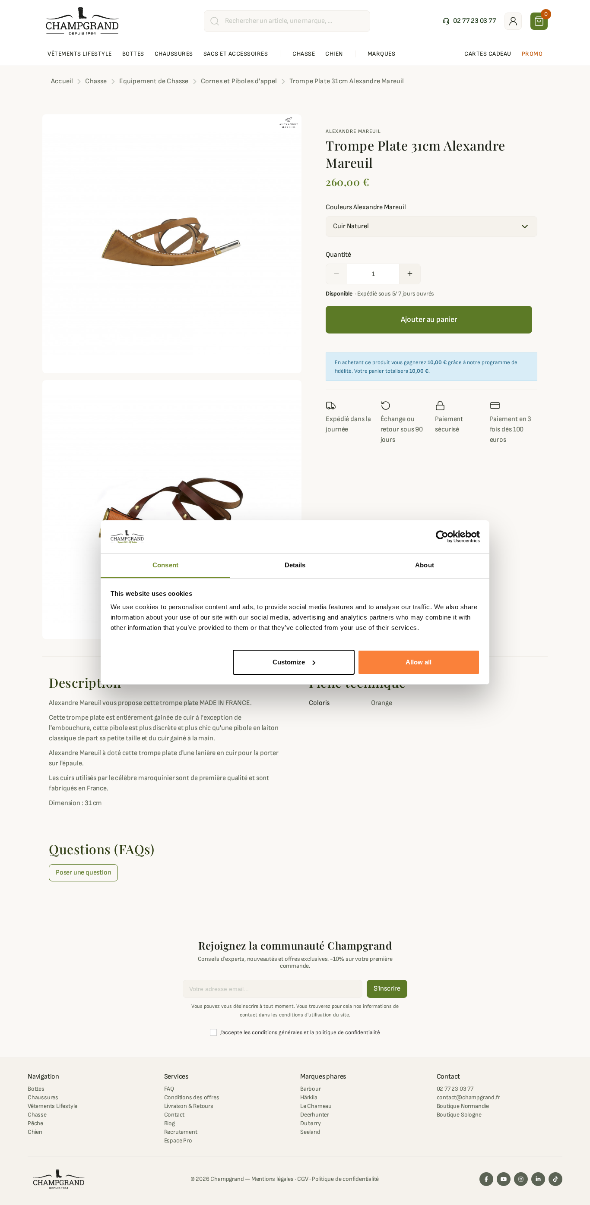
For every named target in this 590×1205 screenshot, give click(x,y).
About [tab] (424, 565)
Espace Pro (178, 1140)
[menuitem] (79, 54)
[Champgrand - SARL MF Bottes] (82, 20)
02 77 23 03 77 (455, 1088)
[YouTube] (504, 1179)
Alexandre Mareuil (353, 131)
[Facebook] (486, 1179)
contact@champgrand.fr (468, 1097)
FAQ (169, 1088)
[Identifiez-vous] (513, 21)
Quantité (338, 255)
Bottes (36, 1088)
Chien (35, 1132)
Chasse (37, 1114)
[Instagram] (521, 1179)
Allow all (418, 662)
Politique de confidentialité (345, 1179)
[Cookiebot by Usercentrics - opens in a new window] (442, 536)
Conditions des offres (191, 1097)
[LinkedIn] (538, 1179)
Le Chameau (316, 1106)
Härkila (308, 1097)
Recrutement (180, 1132)
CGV (302, 1179)
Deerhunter (314, 1114)
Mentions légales (272, 1179)
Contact (174, 1114)
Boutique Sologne (459, 1114)
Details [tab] (295, 565)
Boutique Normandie (463, 1106)
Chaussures (43, 1097)
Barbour (310, 1088)
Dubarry (310, 1123)
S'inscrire (387, 989)
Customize (289, 662)
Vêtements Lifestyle (52, 1106)
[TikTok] (555, 1179)
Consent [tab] (165, 565)
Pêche (35, 1123)
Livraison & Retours (188, 1106)
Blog (169, 1123)
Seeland (310, 1132)
